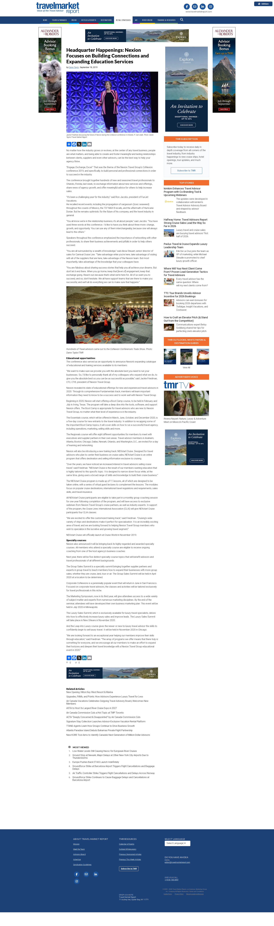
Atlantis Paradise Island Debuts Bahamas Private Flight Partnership (99, 730)
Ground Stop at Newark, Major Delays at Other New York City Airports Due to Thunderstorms (110, 756)
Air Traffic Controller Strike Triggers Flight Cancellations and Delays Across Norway (113, 773)
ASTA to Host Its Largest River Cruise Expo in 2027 (91, 708)
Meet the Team (79, 849)
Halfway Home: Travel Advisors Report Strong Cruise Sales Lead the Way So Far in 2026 (185, 223)
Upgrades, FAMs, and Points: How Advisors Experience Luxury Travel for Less (104, 696)
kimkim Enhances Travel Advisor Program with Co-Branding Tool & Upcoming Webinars (182, 192)
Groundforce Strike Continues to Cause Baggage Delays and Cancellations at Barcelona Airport (110, 778)
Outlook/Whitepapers (127, 849)
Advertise (77, 859)
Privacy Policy (179, 894)
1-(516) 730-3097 (171, 880)
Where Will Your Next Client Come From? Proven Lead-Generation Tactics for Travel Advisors (186, 272)
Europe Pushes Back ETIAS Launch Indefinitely (95, 762)
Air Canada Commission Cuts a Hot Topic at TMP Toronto (95, 712)
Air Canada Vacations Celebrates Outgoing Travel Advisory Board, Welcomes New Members (107, 702)
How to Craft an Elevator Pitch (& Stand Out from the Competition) (186, 319)
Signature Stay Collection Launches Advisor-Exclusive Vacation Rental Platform (105, 721)
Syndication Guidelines (82, 865)
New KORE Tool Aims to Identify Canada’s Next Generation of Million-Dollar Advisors (108, 735)
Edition (265, 3)
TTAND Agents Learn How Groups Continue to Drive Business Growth (100, 726)
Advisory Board (79, 854)
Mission (76, 844)
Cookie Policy (168, 894)
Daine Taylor (74, 67)
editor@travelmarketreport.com (177, 862)
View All (186, 367)
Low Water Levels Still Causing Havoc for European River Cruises (104, 751)
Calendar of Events (126, 844)
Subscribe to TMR (186, 170)
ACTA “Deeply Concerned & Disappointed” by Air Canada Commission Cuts (103, 717)
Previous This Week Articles (130, 859)
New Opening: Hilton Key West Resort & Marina (89, 692)
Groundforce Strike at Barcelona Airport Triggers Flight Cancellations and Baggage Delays (113, 767)
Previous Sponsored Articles (130, 854)
